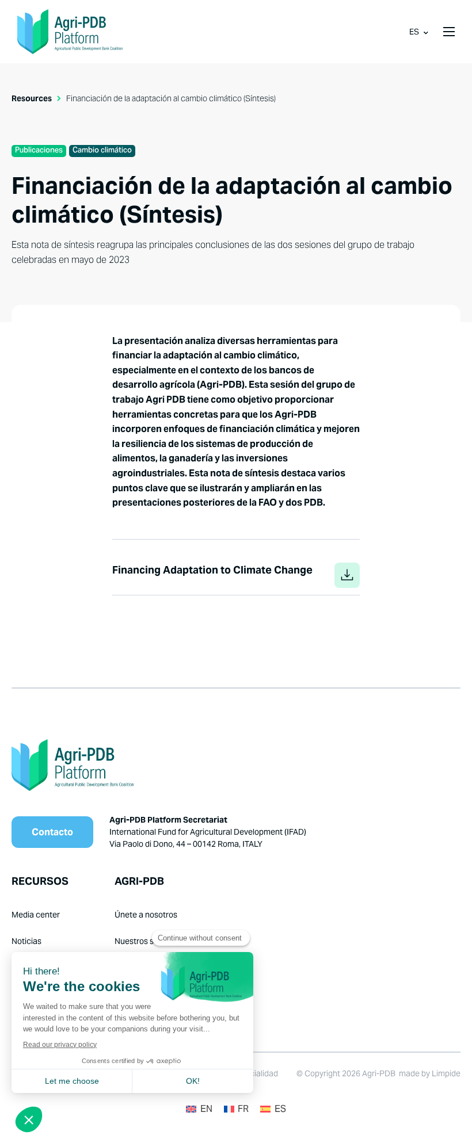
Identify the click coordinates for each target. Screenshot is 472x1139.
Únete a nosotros (146, 914)
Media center (36, 914)
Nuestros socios (144, 941)
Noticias (26, 941)
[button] (449, 31)
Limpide (446, 1073)
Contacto (52, 832)
